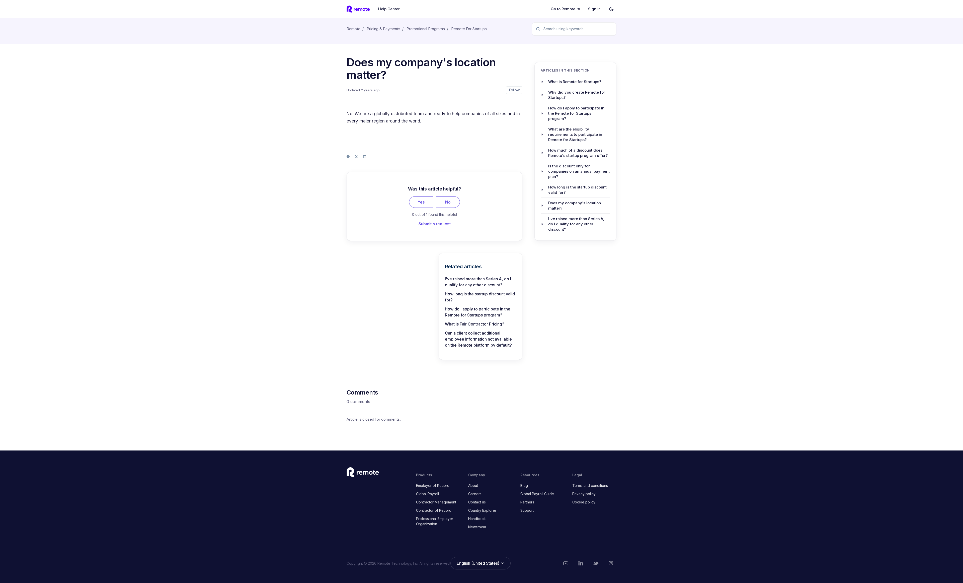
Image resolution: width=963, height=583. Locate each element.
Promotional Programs (426, 28)
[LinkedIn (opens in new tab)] (580, 563)
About (473, 485)
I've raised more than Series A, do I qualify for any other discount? (478, 281)
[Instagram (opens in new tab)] (610, 563)
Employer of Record (432, 485)
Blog (524, 485)
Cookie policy (583, 502)
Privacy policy (584, 494)
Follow (514, 90)
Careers (475, 494)
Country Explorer (482, 510)
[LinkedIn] (364, 156)
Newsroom (477, 527)
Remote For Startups (469, 28)
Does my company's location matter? (574, 206)
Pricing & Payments (383, 28)
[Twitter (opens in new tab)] (595, 563)
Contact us (477, 502)
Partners (527, 502)
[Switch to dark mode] (611, 9)
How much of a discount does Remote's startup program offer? (578, 153)
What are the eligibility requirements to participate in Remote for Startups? (575, 134)
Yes (421, 202)
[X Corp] (356, 156)
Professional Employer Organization (434, 521)
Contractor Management (436, 502)
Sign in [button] (594, 9)
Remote (353, 28)
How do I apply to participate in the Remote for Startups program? (477, 311)
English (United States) (478, 563)
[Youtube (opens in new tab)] (565, 563)
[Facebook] (348, 156)
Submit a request (435, 223)
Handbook (477, 518)
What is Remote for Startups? (574, 81)
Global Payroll (427, 494)
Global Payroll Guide (537, 494)
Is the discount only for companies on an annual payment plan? (579, 171)
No (448, 202)
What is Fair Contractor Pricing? (474, 324)
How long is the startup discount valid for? (480, 296)
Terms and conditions (590, 485)
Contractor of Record (433, 510)
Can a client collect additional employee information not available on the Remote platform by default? (479, 339)
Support (527, 510)
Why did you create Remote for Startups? (576, 95)
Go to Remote (563, 9)
